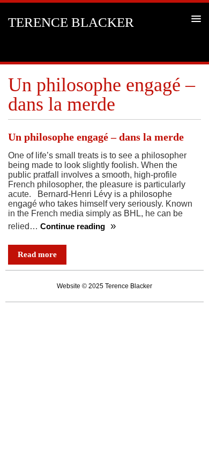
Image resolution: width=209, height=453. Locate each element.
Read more (37, 254)
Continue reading (73, 226)
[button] (194, 18)
